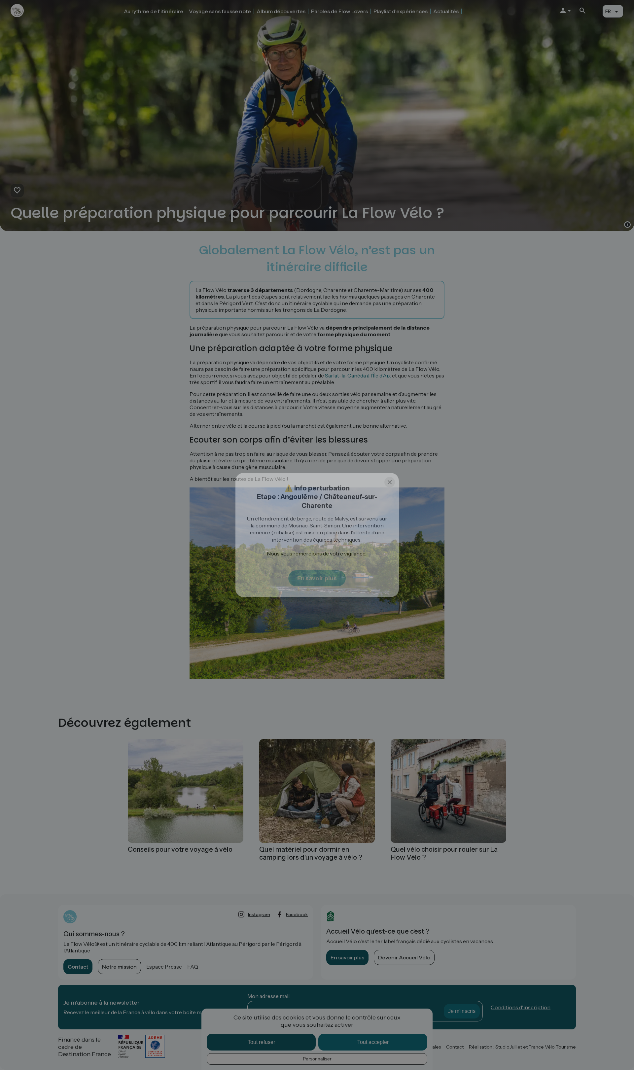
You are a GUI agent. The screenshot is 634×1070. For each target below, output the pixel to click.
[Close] (389, 482)
